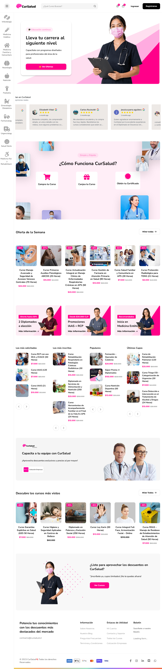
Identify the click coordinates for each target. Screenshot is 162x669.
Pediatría (7, 93)
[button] (7, 6)
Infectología (7, 21)
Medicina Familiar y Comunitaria (7, 52)
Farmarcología (7, 121)
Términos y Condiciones (91, 643)
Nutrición (7, 80)
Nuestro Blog (86, 633)
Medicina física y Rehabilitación (7, 161)
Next (26, 407)
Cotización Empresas (117, 643)
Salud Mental (7, 146)
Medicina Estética (7, 35)
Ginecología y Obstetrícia (7, 106)
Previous (19, 407)
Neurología (7, 67)
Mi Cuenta (112, 628)
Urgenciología (7, 133)
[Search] (95, 6)
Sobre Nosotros (87, 628)
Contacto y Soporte (116, 633)
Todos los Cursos (114, 638)
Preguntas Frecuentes (90, 638)
